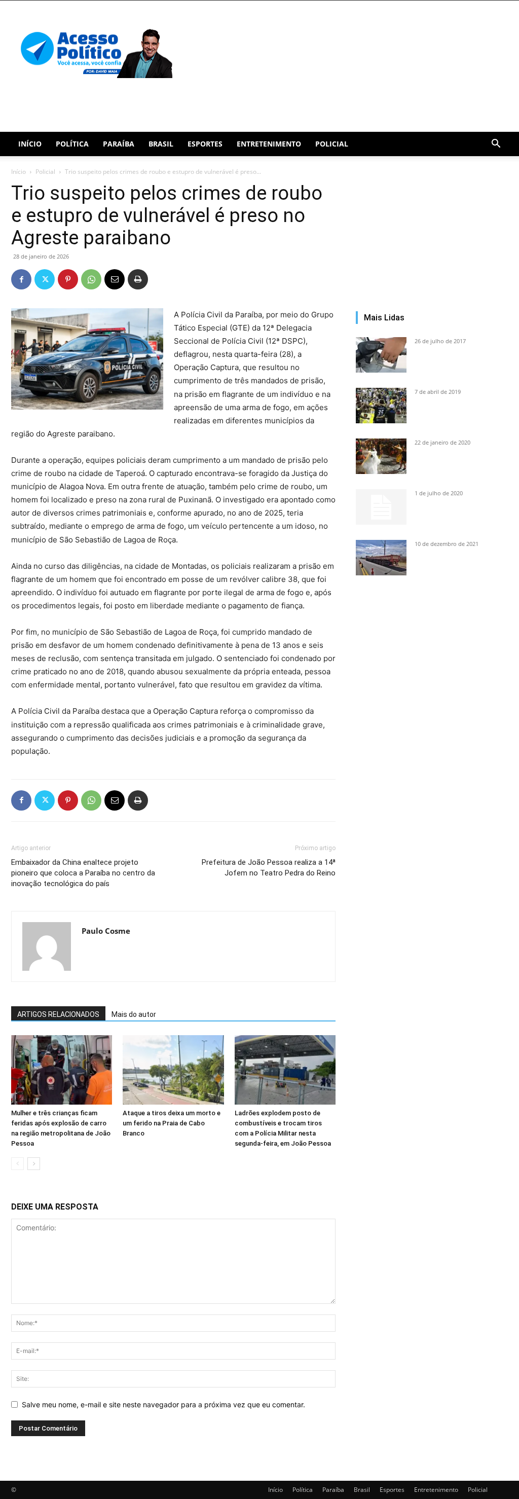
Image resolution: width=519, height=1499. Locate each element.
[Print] (138, 279)
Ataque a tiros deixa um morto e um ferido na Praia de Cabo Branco (171, 1123)
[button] (496, 145)
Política (72, 144)
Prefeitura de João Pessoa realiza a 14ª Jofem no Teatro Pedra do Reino (269, 868)
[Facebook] (21, 279)
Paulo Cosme (106, 931)
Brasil (161, 144)
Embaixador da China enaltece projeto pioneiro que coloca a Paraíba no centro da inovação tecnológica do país (83, 873)
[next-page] (33, 1163)
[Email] (114, 279)
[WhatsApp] (91, 279)
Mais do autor (134, 1014)
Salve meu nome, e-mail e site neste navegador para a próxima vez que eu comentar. (163, 1404)
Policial (331, 144)
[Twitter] (44, 279)
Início (30, 144)
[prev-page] (17, 1163)
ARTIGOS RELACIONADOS (58, 1014)
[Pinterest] (68, 279)
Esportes (205, 144)
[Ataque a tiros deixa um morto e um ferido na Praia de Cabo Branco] (173, 1070)
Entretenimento (269, 144)
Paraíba (118, 144)
